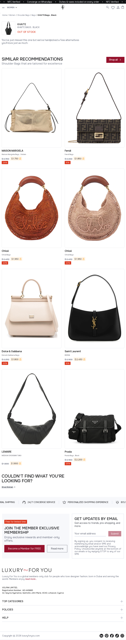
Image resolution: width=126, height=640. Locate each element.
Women (12, 15)
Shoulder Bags (23, 15)
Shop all (113, 59)
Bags (34, 15)
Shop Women (7, 487)
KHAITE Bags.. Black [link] (47, 15)
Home (4, 15)
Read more (57, 548)
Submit (115, 533)
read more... (31, 579)
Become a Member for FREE (24, 548)
